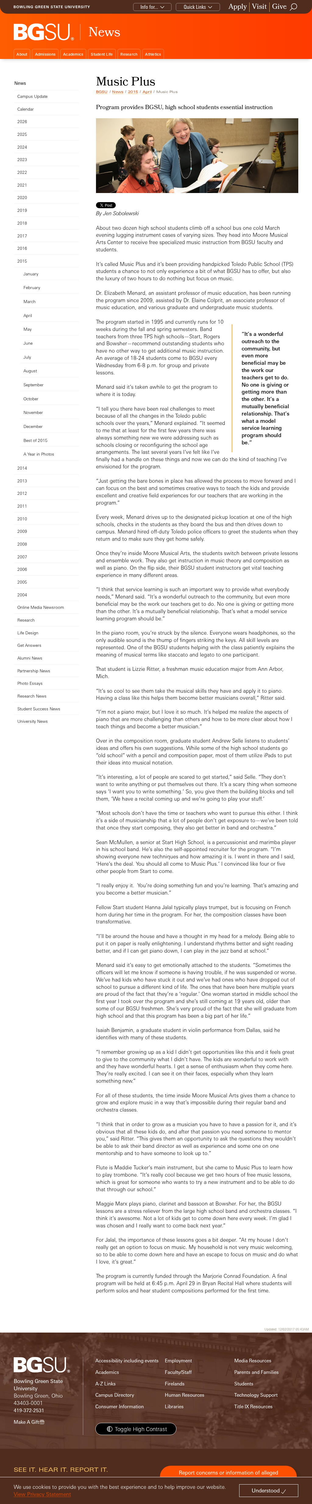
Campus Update (32, 96)
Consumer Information (119, 1406)
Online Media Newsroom (40, 607)
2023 (22, 159)
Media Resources (252, 1361)
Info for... (149, 7)
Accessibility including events (127, 1361)
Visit (259, 7)
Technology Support (256, 1395)
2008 (22, 544)
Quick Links (195, 7)
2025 (22, 134)
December (33, 426)
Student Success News (38, 708)
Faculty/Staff (178, 1372)
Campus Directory (114, 1395)
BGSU (102, 92)
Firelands (175, 1384)
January (30, 273)
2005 (22, 582)
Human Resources (184, 1395)
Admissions (45, 54)
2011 (22, 506)
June (28, 343)
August (30, 370)
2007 (22, 556)
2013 (22, 480)
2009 (22, 531)
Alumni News (29, 658)
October (30, 398)
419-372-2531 (29, 1410)
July (27, 357)
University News (32, 721)
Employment (178, 1361)
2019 (22, 210)
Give (279, 7)
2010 (22, 518)
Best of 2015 (35, 440)
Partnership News (33, 670)
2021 (22, 185)
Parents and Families (256, 1372)
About (21, 54)
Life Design (27, 632)
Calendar (25, 109)
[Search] (293, 7)
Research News (32, 696)
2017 (22, 235)
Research (128, 54)
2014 (22, 468)
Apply (238, 7)
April (147, 92)
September (33, 384)
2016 (22, 248)
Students (244, 1384)
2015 (133, 92)
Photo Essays (30, 683)
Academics (73, 54)
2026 (22, 121)
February (31, 287)
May (27, 329)
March (29, 301)
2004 (22, 594)
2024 (22, 147)
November (33, 412)
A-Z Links (105, 1384)
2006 (22, 569)
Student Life (102, 54)
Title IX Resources (253, 1406)
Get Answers (29, 645)
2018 (22, 223)
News (117, 92)
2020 (22, 197)
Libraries (174, 1406)
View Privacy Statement (42, 1494)
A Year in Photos (38, 454)
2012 (22, 493)
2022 (22, 172)
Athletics (153, 54)
